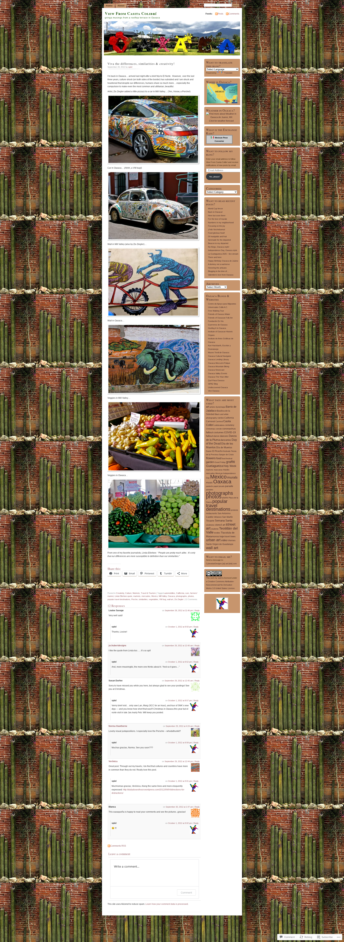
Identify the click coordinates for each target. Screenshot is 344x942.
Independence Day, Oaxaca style (222, 250)
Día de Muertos (224, 447)
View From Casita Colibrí (131, 13)
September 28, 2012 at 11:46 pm (179, 610)
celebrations (219, 425)
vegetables (153, 599)
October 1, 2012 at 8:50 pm (180, 627)
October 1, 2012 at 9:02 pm (180, 823)
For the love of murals (217, 219)
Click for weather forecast (221, 121)
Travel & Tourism (148, 593)
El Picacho (217, 451)
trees (233, 536)
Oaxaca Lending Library (218, 359)
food (218, 458)
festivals (226, 451)
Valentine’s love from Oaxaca (220, 275)
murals (232, 477)
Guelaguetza (214, 466)
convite (219, 429)
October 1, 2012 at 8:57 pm (180, 700)
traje (221, 536)
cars (187, 593)
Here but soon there (216, 215)
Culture (128, 593)
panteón (209, 486)
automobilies (169, 593)
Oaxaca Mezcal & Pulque (219, 363)
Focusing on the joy (216, 226)
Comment (186, 892)
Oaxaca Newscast (216, 370)
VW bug (162, 599)
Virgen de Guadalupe (222, 544)
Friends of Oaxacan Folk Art (220, 318)
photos (191, 596)
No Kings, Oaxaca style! (218, 247)
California (180, 593)
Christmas (210, 429)
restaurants (211, 513)
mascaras (218, 470)
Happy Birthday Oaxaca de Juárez (223, 261)
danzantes (225, 440)
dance (216, 436)
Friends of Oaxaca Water (219, 314)
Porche (134, 599)
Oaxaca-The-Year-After (218, 377)
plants (225, 497)
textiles (217, 533)
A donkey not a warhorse (219, 264)
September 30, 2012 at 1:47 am (179, 807)
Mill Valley (163, 596)
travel (227, 536)
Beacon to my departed (218, 243)
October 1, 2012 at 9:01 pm (180, 781)
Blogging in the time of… (218, 271)
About (121, 5)
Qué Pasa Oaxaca (216, 380)
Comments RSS (118, 846)
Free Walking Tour (216, 311)
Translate (228, 73)
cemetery (229, 425)
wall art (170, 599)
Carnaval (210, 421)
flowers (211, 458)
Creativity (120, 593)
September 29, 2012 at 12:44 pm (179, 761)
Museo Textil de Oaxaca (218, 352)
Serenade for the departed (219, 240)
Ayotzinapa (220, 407)
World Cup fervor (215, 208)
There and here (214, 257)
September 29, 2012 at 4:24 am (179, 726)
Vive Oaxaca (213, 391)
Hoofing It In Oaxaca (217, 328)
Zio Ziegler (178, 599)
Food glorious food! (216, 233)
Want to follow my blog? (219, 152)
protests (234, 510)
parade (229, 486)
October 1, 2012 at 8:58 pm (180, 742)
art (207, 406)
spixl (130, 67)
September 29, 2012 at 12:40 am (179, 645)
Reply (197, 610)
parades (209, 490)
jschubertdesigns (117, 645)
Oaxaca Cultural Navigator (219, 356)
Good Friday (220, 462)
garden (210, 461)
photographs (181, 596)
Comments (234, 14)
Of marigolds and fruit (217, 236)
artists (212, 407)
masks (226, 469)
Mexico (154, 596)
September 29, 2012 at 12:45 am (179, 681)
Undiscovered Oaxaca (218, 387)
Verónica (113, 761)
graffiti (230, 462)
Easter (209, 451)
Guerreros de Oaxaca (217, 325)
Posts (220, 14)
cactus (221, 418)
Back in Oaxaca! (215, 212)
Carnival (219, 421)
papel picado (219, 486)
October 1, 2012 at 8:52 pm (180, 662)
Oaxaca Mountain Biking (218, 366)
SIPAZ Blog (213, 384)
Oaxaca (171, 596)
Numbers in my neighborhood (221, 222)
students (215, 529)
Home (109, 5)
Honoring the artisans (217, 268)
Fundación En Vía (215, 321)
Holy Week (229, 466)
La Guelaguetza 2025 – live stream (223, 254)
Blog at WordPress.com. (115, 918)
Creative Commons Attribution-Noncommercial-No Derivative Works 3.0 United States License (220, 585)
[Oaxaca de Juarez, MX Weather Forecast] (221, 117)
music (209, 482)
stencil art (220, 524)
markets (136, 596)
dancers (224, 436)
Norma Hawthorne (118, 726)
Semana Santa (223, 520)
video (224, 540)
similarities (143, 599)
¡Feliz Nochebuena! (216, 229)
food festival (227, 458)
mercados (146, 596)
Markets (136, 593)
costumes (218, 432)
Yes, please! (214, 177)
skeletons (210, 525)
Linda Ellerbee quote (123, 596)
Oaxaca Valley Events (217, 373)
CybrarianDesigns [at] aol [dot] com (221, 563)
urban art (213, 540)
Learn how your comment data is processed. (166, 904)
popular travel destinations (119, 599)
